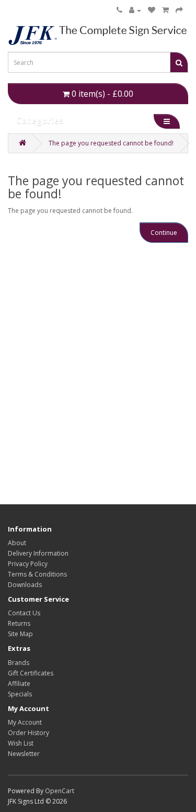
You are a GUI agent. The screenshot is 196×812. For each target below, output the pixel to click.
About (17, 542)
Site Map (20, 633)
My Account (25, 722)
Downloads (25, 584)
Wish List (20, 743)
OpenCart (59, 790)
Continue (164, 232)
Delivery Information (38, 553)
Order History (28, 732)
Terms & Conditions (37, 574)
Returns (19, 623)
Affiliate (19, 683)
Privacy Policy (28, 563)
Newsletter (24, 753)
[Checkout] (179, 10)
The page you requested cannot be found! (111, 143)
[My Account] (135, 10)
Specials (20, 694)
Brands (18, 662)
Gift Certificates (30, 673)
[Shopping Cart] (165, 10)
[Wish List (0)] (151, 10)
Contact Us (24, 612)
